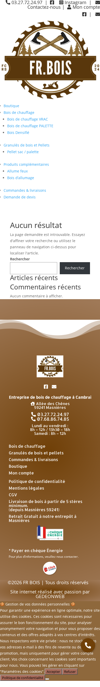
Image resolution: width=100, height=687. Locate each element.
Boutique (11, 105)
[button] (88, 645)
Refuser (70, 671)
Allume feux (17, 171)
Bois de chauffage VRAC (27, 119)
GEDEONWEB (50, 596)
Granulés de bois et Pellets (26, 145)
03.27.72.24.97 (52, 414)
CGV (13, 494)
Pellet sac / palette (23, 151)
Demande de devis (20, 197)
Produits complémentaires (26, 164)
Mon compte (85, 7)
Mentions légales (26, 488)
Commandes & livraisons (25, 190)
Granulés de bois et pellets (36, 452)
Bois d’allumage (20, 177)
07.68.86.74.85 (52, 419)
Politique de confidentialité (37, 481)
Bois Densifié (18, 132)
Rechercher (20, 259)
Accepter (53, 671)
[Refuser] (47, 679)
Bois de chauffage (19, 112)
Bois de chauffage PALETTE (30, 125)
